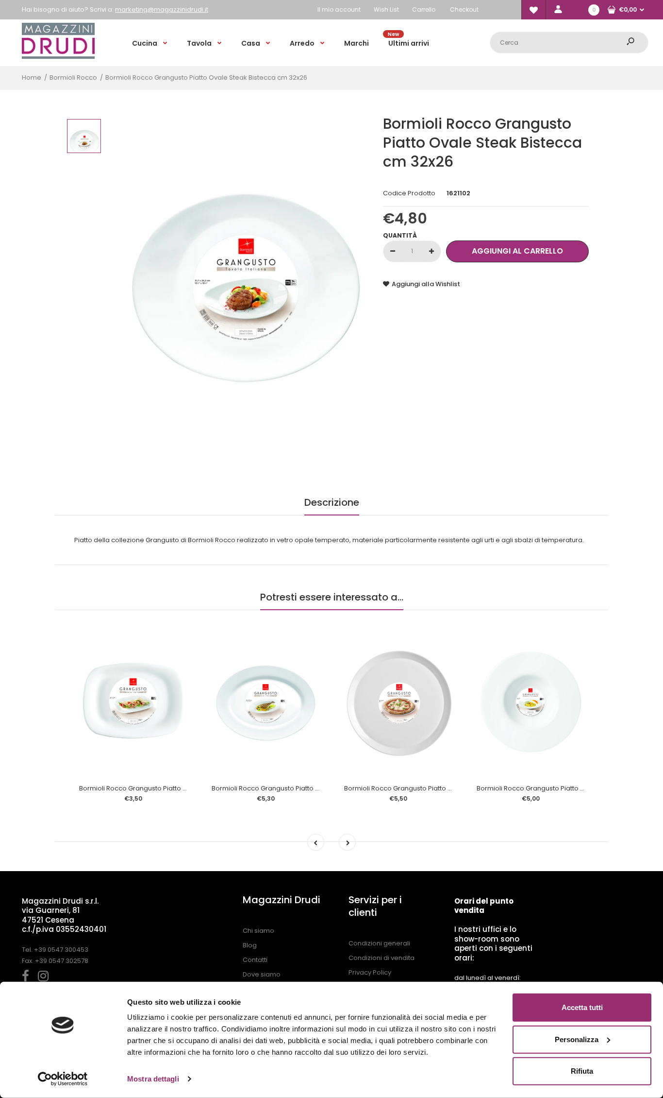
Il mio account (339, 9)
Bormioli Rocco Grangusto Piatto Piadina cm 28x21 (157, 788)
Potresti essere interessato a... (331, 597)
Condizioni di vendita (381, 957)
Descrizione (331, 502)
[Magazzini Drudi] (58, 56)
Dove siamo (262, 974)
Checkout (464, 9)
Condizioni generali (379, 943)
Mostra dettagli (153, 1079)
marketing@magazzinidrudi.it (161, 9)
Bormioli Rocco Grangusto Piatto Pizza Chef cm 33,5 (425, 788)
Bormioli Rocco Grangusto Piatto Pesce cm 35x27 (289, 788)
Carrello (423, 9)
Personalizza (576, 1039)
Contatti (255, 959)
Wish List (386, 9)
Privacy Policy (369, 972)
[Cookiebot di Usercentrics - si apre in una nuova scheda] (62, 1079)
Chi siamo (258, 930)
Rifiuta (582, 1071)
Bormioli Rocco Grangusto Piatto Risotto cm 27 (549, 788)
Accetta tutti (582, 1007)
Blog (250, 945)
